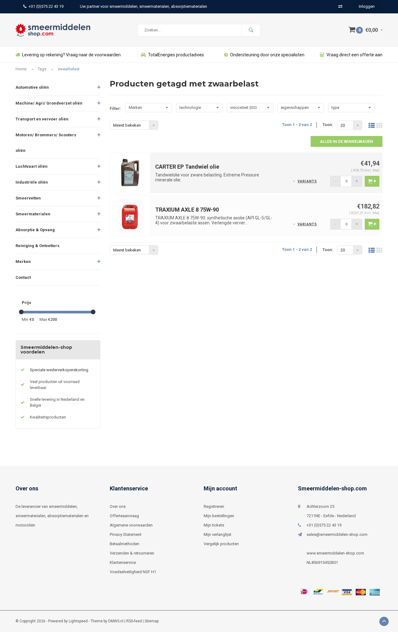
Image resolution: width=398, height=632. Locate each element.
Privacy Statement (125, 534)
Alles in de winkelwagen (346, 141)
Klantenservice (123, 562)
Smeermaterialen (33, 214)
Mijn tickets (214, 525)
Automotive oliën (32, 87)
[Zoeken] (251, 30)
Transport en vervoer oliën (42, 119)
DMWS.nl (115, 621)
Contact (23, 277)
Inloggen (367, 6)
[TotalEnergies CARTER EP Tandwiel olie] (130, 172)
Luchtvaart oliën (32, 166)
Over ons (118, 506)
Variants (307, 181)
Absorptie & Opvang (35, 229)
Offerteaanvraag (124, 515)
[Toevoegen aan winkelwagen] (372, 181)
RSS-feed (134, 621)
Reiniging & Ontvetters (37, 245)
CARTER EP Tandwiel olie (187, 166)
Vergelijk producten (221, 543)
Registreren (214, 506)
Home (21, 69)
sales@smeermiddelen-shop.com (337, 534)
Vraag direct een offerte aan (354, 54)
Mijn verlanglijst (217, 534)
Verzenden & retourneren (132, 553)
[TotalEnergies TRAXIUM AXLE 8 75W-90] (130, 215)
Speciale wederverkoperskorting (59, 369)
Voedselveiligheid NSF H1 (133, 571)
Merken (23, 261)
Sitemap (152, 621)
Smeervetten (28, 198)
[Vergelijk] (340, 6)
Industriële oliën (32, 182)
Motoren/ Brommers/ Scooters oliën (46, 143)
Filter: (115, 108)
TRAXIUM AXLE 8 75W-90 (187, 209)
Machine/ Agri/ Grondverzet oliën (49, 103)
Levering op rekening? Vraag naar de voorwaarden (71, 54)
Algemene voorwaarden (131, 525)
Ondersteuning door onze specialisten (267, 54)
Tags (42, 69)
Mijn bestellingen (219, 515)
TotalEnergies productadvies (176, 54)
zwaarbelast (69, 69)
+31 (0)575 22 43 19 (46, 6)
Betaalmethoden (124, 543)
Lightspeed (78, 621)
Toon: (327, 124)
